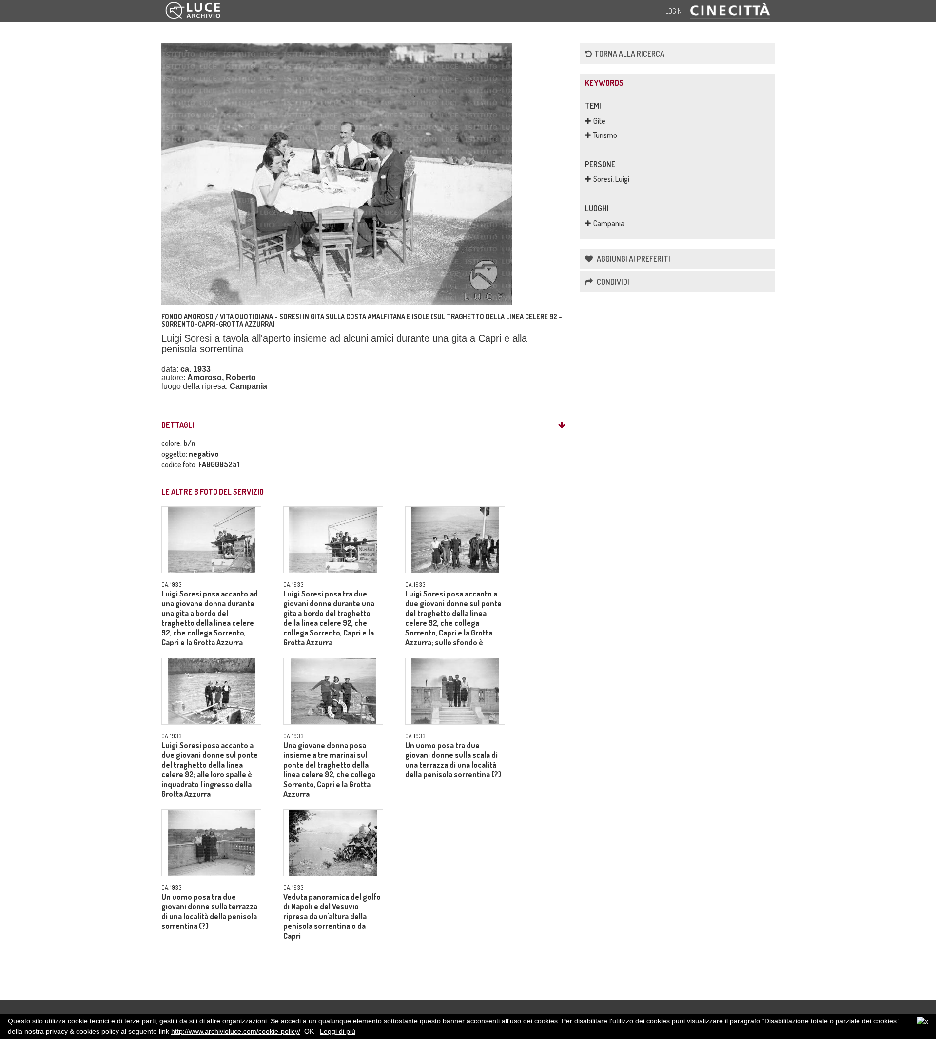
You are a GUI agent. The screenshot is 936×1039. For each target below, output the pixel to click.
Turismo (605, 135)
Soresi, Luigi (611, 179)
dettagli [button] (177, 425)
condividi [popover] (612, 282)
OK (309, 1031)
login (673, 11)
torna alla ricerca (629, 53)
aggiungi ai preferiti (632, 259)
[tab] (363, 425)
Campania (608, 223)
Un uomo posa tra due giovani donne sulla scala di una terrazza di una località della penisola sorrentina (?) (453, 759)
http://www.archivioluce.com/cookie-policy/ (235, 1031)
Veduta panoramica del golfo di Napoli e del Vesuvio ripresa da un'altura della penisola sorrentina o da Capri (332, 916)
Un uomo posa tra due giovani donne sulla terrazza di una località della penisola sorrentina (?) (209, 911)
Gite (599, 121)
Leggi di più (337, 1031)
